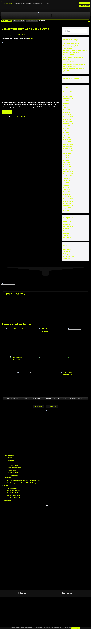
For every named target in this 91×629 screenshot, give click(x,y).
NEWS (10, 458)
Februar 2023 (67, 167)
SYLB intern (67, 237)
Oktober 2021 (67, 203)
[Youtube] (67, 2)
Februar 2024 (67, 139)
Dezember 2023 (68, 144)
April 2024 (66, 135)
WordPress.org (68, 258)
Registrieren (67, 249)
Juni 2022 (66, 185)
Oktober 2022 (67, 176)
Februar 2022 (67, 194)
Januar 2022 (67, 196)
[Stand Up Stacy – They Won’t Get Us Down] (30, 70)
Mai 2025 (66, 105)
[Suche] (85, 31)
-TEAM (8, 500)
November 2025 (68, 94)
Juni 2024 (66, 130)
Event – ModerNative (13, 495)
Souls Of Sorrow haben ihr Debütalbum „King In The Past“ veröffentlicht (73, 46)
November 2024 (68, 119)
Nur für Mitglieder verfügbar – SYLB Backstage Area (23, 480)
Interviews (66, 224)
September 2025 (68, 98)
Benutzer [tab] (67, 593)
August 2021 (67, 208)
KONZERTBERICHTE (14, 468)
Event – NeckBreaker (13, 490)
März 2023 (66, 164)
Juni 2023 (66, 158)
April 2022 (66, 189)
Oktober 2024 (67, 121)
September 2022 (68, 178)
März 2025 (66, 110)
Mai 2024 (66, 133)
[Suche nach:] (75, 31)
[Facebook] (60, 2)
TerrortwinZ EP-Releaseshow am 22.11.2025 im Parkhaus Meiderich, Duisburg (74, 57)
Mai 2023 (66, 160)
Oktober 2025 (67, 96)
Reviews (22, 116)
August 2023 (67, 153)
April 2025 (66, 107)
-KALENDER (14, 497)
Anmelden (66, 251)
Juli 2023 (66, 155)
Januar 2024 (67, 142)
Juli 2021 (66, 210)
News (65, 231)
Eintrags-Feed (67, 254)
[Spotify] (70, 2)
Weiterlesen (7, 111)
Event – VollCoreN (12, 488)
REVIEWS (11, 460)
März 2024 (66, 137)
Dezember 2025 (68, 92)
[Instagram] (63, 2)
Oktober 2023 (67, 148)
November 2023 (68, 146)
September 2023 (68, 151)
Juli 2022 (66, 183)
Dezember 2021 (68, 199)
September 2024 (68, 123)
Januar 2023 (67, 169)
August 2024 (67, 126)
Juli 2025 (66, 101)
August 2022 (67, 180)
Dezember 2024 (68, 117)
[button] (6, 21)
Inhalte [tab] (22, 593)
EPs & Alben (15, 116)
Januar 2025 (67, 114)
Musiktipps (66, 228)
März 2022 (66, 192)
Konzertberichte (68, 226)
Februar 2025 (67, 112)
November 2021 (68, 201)
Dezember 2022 (68, 171)
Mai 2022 (66, 187)
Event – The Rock (12, 493)
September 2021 (68, 205)
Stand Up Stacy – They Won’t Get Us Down (14, 35)
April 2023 (66, 162)
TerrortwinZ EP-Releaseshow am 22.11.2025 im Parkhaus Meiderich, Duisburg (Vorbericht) (74, 64)
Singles (65, 235)
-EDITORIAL (13, 472)
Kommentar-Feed (68, 256)
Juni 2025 (66, 103)
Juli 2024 (66, 128)
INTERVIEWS (12, 470)
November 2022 (68, 174)
